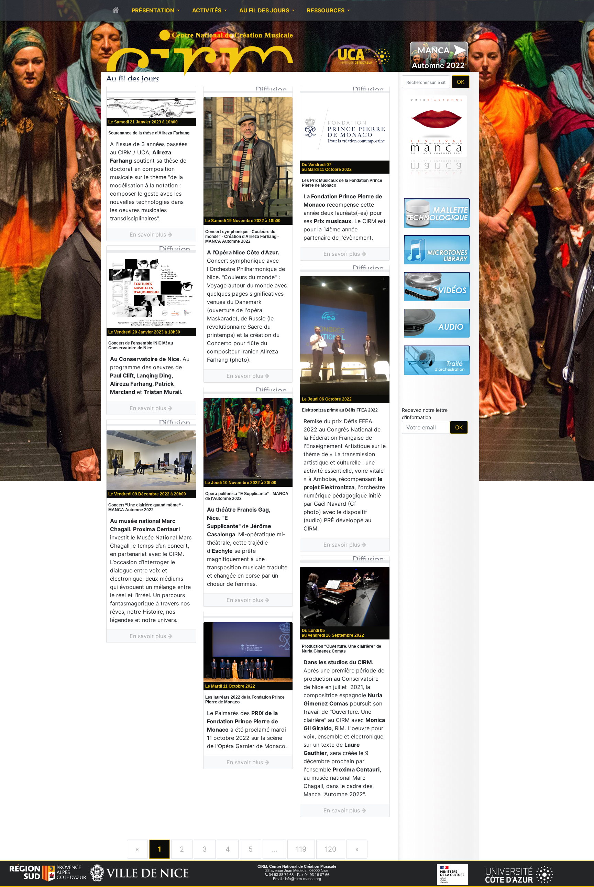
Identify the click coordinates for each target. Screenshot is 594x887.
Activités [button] (207, 10)
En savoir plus (149, 234)
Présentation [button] (154, 10)
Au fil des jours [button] (264, 10)
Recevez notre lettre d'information (425, 413)
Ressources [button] (326, 10)
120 (331, 849)
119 (301, 849)
